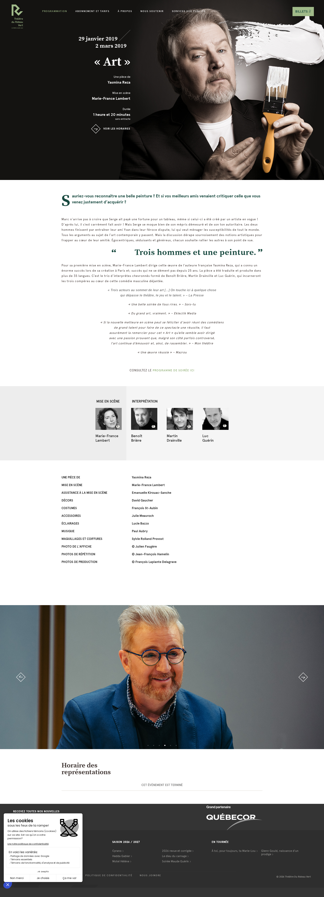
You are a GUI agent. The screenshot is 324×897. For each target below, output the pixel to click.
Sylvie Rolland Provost (148, 539)
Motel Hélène (120, 861)
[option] (162, 677)
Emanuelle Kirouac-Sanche (151, 493)
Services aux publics (189, 11)
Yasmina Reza (119, 82)
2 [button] (153, 745)
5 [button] (170, 745)
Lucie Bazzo (140, 523)
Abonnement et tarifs (92, 11)
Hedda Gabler (121, 856)
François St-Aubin (145, 508)
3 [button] (159, 745)
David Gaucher (142, 500)
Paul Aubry (140, 531)
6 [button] (176, 745)
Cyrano (117, 851)
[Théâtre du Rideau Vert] (17, 16)
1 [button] (148, 745)
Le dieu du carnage (174, 856)
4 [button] (165, 745)
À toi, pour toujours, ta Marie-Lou (234, 851)
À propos (125, 11)
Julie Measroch (143, 516)
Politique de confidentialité (108, 875)
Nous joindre (150, 875)
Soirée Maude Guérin (175, 861)
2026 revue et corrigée (176, 851)
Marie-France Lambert (111, 98)
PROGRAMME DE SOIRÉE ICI (173, 370)
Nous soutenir (152, 11)
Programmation (54, 11)
